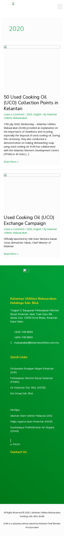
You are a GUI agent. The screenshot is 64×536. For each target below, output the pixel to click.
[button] (60, 6)
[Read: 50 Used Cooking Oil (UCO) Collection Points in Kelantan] (32, 67)
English (37, 114)
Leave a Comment (14, 114)
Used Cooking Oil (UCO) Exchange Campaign (29, 220)
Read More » (11, 161)
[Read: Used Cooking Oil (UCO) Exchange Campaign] (32, 191)
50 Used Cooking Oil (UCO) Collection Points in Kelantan (31, 103)
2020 (29, 114)
